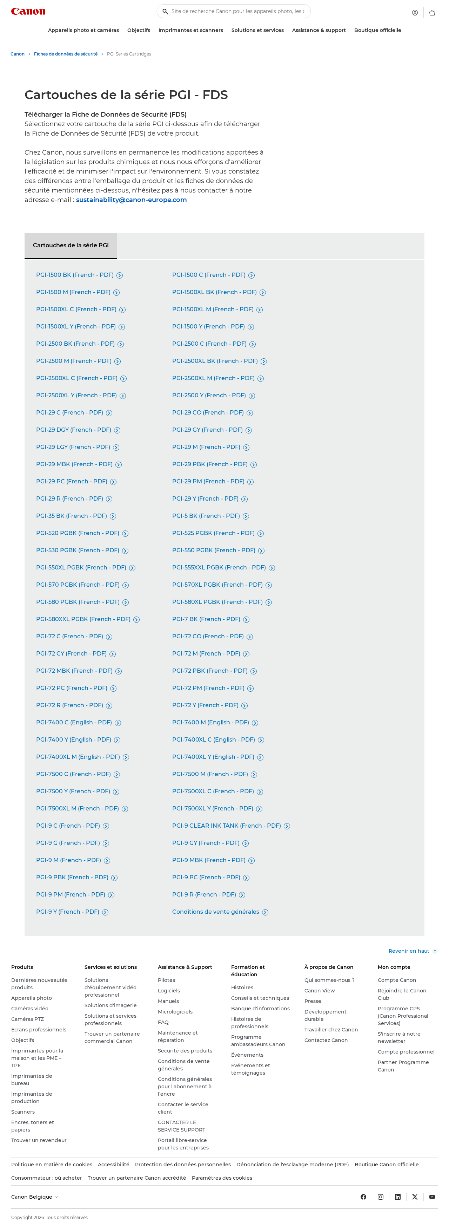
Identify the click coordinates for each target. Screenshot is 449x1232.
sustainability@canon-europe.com (131, 200)
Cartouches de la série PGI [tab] (71, 245)
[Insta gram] (380, 1197)
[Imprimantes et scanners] (226, 30)
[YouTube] (432, 1197)
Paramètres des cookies (222, 1178)
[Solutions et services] (286, 30)
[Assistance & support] (348, 30)
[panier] (432, 12)
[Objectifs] (153, 30)
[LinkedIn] (398, 1197)
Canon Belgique (32, 1197)
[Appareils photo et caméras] (122, 30)
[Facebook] (363, 1197)
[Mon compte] (415, 12)
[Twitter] (415, 1197)
